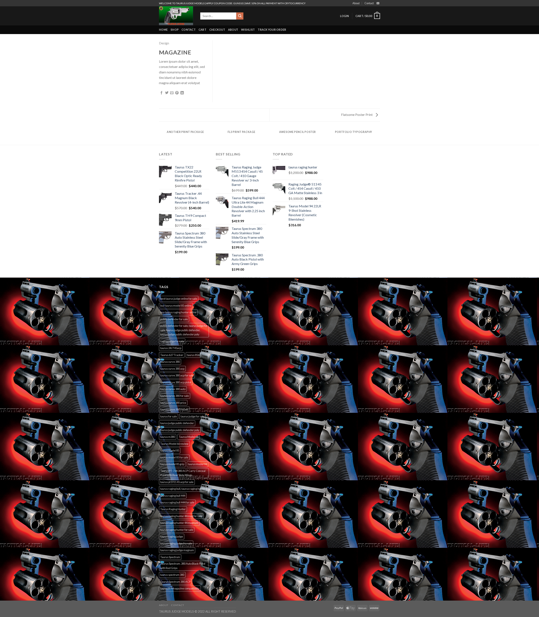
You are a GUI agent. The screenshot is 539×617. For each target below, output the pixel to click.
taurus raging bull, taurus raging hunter (182, 488)
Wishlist (248, 29)
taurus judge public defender (177, 423)
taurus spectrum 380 (172, 574)
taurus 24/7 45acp (170, 348)
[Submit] (239, 16)
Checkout (217, 29)
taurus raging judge (171, 536)
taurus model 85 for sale (174, 457)
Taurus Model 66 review (174, 443)
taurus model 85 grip (172, 464)
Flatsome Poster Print (357, 115)
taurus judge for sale (192, 416)
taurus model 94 (197, 464)
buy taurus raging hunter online (178, 312)
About (356, 3)
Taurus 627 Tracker (171, 355)
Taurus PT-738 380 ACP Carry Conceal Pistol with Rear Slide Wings (182, 473)
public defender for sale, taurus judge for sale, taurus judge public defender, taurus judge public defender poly (183, 330)
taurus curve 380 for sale (174, 395)
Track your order (272, 29)
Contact (369, 3)
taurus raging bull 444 (172, 495)
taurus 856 (193, 355)
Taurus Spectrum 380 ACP (175, 581)
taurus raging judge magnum (177, 550)
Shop (175, 29)
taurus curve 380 (170, 361)
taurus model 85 (169, 450)
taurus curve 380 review (174, 409)
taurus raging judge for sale (176, 543)
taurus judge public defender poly (179, 430)
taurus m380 (167, 436)
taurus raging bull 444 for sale (177, 502)
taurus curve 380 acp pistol (175, 382)
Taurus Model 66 (188, 436)
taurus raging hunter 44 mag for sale (181, 516)
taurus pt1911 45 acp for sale (176, 482)
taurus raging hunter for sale (176, 529)
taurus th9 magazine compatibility (180, 588)
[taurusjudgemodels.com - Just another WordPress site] (176, 15)
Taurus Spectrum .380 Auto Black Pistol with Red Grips (182, 565)
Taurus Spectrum (170, 557)
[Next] (379, 135)
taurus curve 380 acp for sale (176, 375)
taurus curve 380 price (173, 402)
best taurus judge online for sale (178, 298)
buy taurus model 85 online (176, 305)
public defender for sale (174, 319)
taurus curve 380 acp (172, 368)
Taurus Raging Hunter (173, 509)
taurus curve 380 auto (172, 389)
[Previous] (160, 135)
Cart (202, 29)
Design (164, 43)
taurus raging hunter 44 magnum (179, 522)
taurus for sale (168, 416)
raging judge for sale (172, 341)
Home (163, 29)
